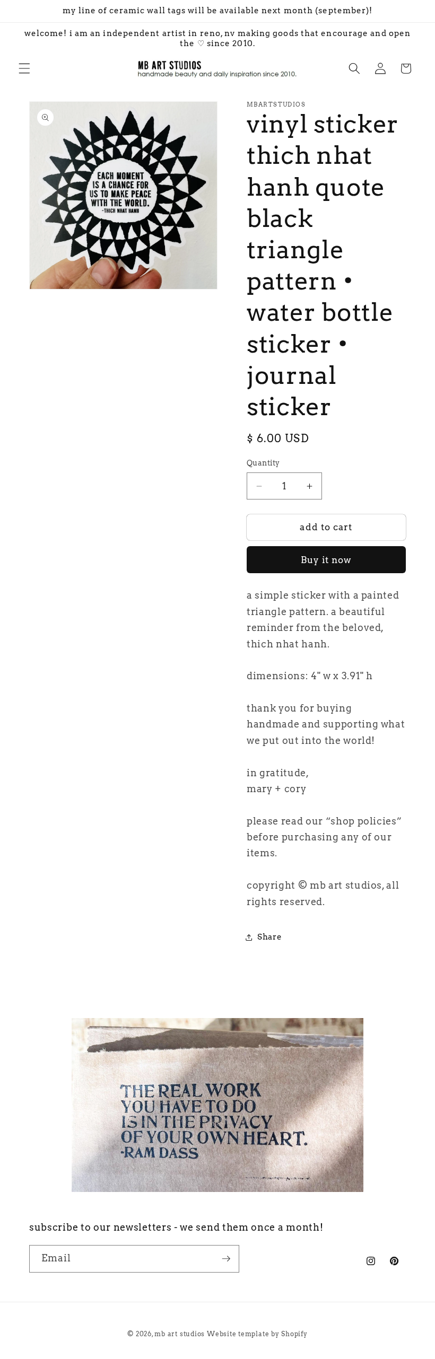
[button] (24, 68)
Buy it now (326, 560)
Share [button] (269, 937)
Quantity (263, 463)
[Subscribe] (226, 1259)
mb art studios (179, 1334)
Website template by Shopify (257, 1334)
